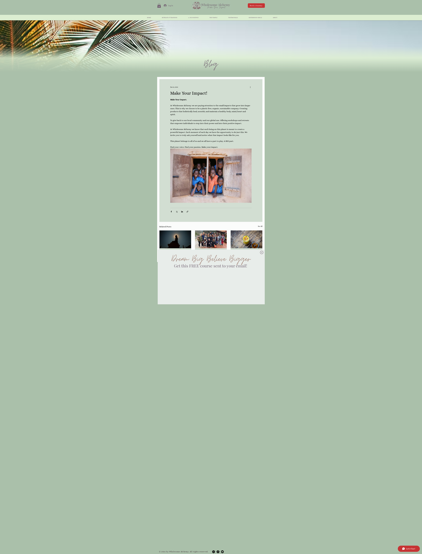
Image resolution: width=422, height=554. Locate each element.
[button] (261, 252)
